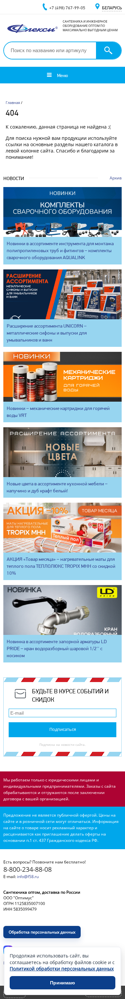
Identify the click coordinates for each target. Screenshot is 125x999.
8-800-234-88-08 (27, 869)
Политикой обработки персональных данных (62, 968)
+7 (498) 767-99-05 (67, 7)
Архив (116, 178)
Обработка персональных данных (42, 932)
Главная (13, 102)
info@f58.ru (28, 876)
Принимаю (62, 982)
